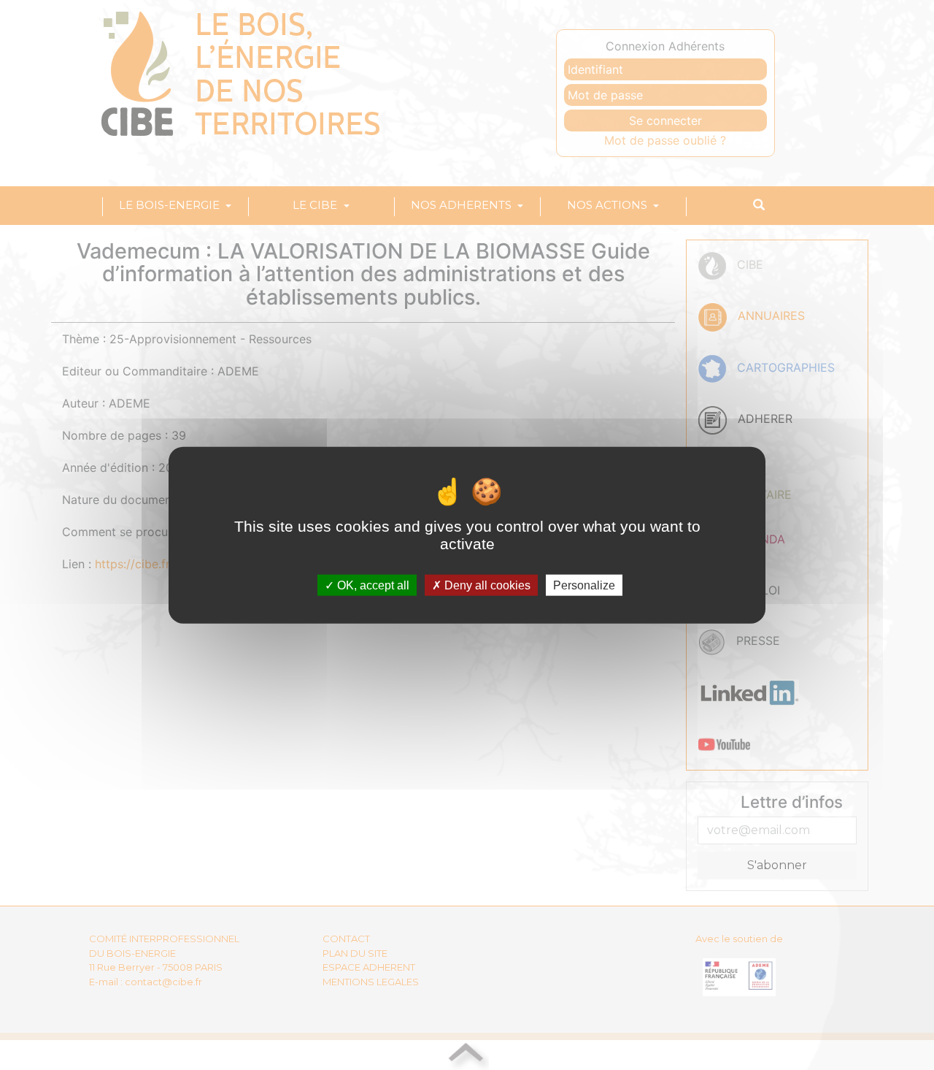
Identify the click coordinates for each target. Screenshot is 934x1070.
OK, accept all (371, 585)
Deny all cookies (485, 585)
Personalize (584, 585)
